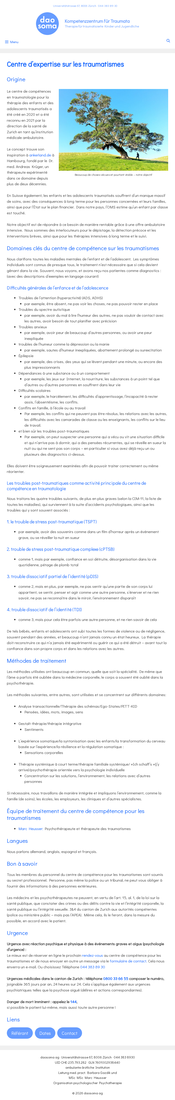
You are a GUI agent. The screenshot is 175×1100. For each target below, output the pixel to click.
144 (73, 1001)
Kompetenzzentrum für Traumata (97, 21)
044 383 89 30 (107, 5)
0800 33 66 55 (115, 978)
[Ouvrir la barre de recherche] (168, 40)
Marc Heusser (95, 1077)
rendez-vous (92, 955)
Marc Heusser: (30, 828)
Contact (69, 1033)
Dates (45, 1033)
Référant (19, 1033)
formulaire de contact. (128, 961)
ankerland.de (40, 155)
